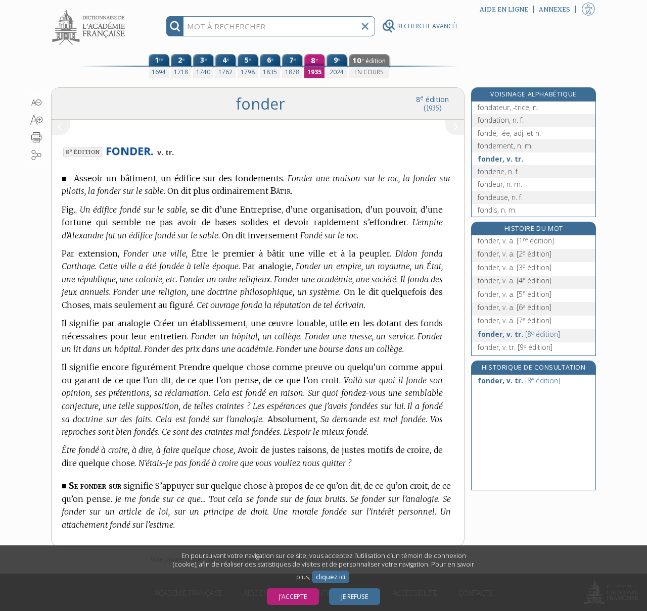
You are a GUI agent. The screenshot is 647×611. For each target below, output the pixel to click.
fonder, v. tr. (500, 159)
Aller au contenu (90, 9)
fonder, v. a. (516, 240)
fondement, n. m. (505, 145)
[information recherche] (175, 26)
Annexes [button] (554, 9)
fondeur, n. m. (500, 184)
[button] (36, 102)
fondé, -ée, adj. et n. (509, 133)
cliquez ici (330, 577)
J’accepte (293, 596)
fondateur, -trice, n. (508, 107)
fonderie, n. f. (498, 171)
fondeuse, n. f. (500, 197)
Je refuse (354, 596)
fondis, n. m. (497, 210)
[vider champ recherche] (365, 26)
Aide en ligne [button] (504, 9)
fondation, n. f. (501, 120)
